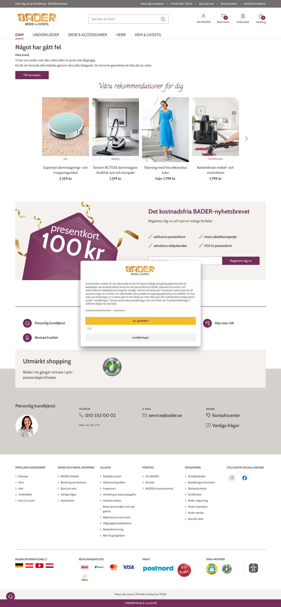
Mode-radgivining (198, 500)
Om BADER (152, 476)
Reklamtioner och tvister (116, 517)
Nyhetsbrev (67, 500)
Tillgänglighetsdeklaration (117, 523)
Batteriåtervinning (113, 529)
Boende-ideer (195, 519)
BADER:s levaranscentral (159, 488)
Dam (21, 482)
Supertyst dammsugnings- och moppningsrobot (65, 170)
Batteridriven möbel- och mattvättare (215, 170)
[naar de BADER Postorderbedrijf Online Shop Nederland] (50, 565)
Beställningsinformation (201, 482)
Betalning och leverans (73, 482)
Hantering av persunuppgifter (119, 494)
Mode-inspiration (198, 506)
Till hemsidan (32, 75)
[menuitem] (19, 35)
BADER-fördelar (70, 476)
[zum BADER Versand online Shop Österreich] (29, 565)
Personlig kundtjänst (152, 3)
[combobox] (128, 19)
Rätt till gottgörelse (113, 535)
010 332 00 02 (100, 415)
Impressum (109, 488)
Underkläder (25, 494)
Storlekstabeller (196, 476)
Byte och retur (68, 488)
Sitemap (23, 476)
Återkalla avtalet (112, 476)
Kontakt (149, 482)
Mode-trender (196, 512)
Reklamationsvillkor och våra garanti (119, 509)
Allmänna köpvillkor (114, 482)
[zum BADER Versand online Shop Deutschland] (19, 565)
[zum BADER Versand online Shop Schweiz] (39, 565)
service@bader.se (165, 415)
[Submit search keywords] (163, 19)
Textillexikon (195, 494)
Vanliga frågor (68, 494)
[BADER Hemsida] (37, 19)
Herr (20, 488)
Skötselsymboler (197, 488)
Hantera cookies (112, 500)
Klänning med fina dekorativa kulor (165, 170)
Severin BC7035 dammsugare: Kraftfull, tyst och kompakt (115, 170)
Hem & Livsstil (26, 500)
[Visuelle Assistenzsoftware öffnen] (251, 568)
